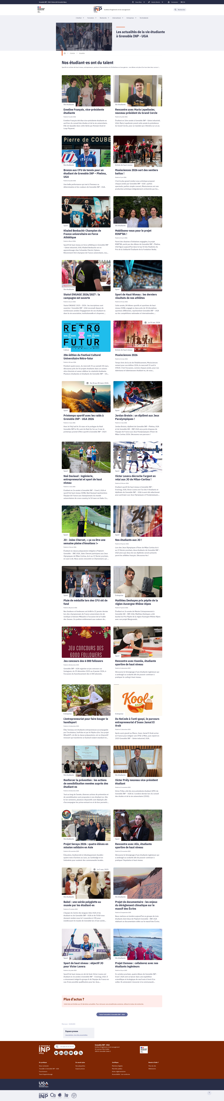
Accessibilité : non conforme (121, 1074)
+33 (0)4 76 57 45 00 (67, 1046)
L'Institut (72, 53)
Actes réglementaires (119, 1071)
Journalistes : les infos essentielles (76, 1035)
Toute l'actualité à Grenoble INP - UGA (112, 1014)
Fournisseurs (43, 1071)
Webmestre (152, 1069)
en (184, 2)
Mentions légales (117, 1066)
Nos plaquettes (80, 1066)
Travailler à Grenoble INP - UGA (49, 1069)
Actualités (82, 53)
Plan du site (152, 1066)
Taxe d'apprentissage (45, 1074)
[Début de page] (210, 1093)
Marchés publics (117, 1069)
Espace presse (80, 1069)
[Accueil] (65, 53)
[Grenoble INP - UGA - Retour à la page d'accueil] (98, 9)
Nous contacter (44, 1066)
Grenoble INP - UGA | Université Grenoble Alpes (53, 2)
